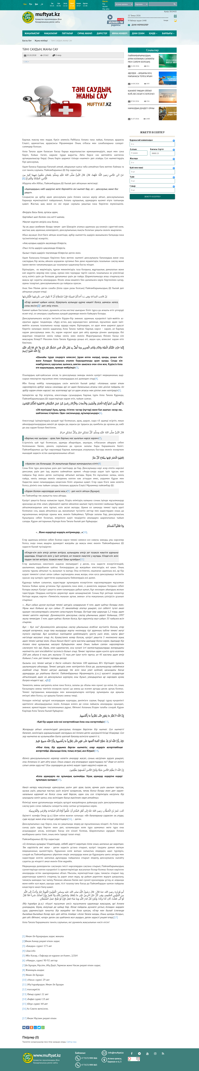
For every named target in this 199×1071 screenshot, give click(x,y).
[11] (82, 559)
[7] (100, 438)
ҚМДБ (152, 33)
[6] (100, 413)
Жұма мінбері (119, 33)
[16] (70, 819)
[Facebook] (27, 1027)
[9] (68, 491)
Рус (30, 4)
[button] (115, 15)
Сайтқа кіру (71, 1042)
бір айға (105, 9)
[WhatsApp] (43, 1027)
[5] (119, 390)
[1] (23, 178)
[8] (99, 463)
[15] (59, 779)
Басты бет (27, 40)
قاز (42, 4)
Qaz (36, 4)
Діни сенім (138, 33)
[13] (106, 721)
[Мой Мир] (35, 1027)
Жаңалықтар (32, 33)
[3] (77, 367)
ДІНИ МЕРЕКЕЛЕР (139, 24)
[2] (23, 941)
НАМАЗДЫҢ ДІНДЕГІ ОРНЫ (141, 108)
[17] (116, 917)
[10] (85, 532)
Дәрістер (102, 33)
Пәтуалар (67, 33)
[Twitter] (39, 1027)
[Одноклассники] (31, 1027)
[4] (96, 378)
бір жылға (104, 5)
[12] (24, 989)
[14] (96, 750)
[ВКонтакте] (24, 1027)
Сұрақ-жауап (85, 33)
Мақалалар (50, 33)
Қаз (25, 4)
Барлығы (167, 33)
